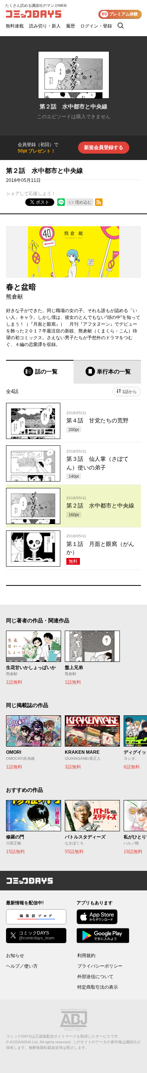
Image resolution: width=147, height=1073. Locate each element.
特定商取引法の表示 (97, 987)
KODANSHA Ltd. (24, 1042)
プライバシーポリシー (99, 966)
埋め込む (83, 202)
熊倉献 (14, 296)
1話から (129, 391)
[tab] (40, 372)
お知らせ (15, 955)
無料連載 (15, 26)
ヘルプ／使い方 (22, 966)
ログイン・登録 (96, 26)
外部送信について (95, 976)
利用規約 (86, 955)
